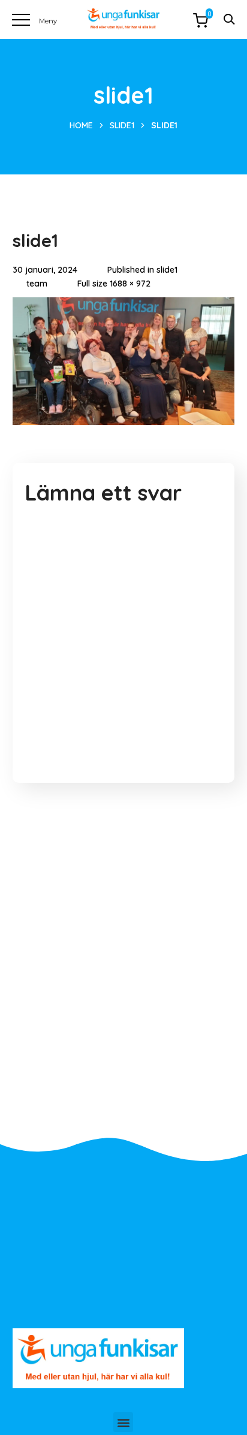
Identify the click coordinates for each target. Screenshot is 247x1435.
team (36, 283)
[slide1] (124, 306)
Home (81, 125)
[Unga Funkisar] (123, 18)
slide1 (122, 125)
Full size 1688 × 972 (113, 283)
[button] (123, 1422)
